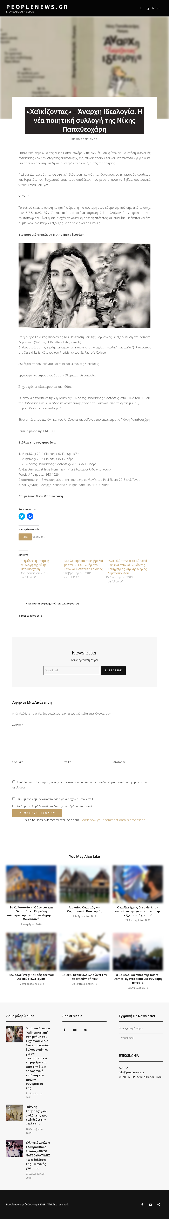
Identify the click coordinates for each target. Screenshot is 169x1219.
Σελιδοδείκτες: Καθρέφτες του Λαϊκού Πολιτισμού (31, 977)
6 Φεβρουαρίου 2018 (30, 615)
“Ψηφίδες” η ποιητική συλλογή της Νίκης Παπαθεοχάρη (35, 565)
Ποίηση (56, 603)
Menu (156, 8)
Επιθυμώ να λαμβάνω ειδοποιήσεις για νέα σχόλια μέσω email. (55, 799)
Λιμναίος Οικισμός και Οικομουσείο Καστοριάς (84, 909)
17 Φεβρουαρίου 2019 (31, 984)
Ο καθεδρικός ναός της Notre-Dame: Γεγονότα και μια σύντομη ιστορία (138, 979)
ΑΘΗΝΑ (123, 1067)
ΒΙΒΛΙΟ (76, 139)
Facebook (64, 1030)
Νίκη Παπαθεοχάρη (38, 603)
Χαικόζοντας (70, 603)
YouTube (75, 1030)
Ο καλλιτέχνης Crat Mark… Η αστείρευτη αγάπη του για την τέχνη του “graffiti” (138, 911)
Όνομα (17, 762)
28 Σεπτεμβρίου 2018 (84, 984)
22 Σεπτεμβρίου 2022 (137, 920)
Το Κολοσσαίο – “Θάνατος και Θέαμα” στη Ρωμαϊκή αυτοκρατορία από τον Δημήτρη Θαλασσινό (31, 913)
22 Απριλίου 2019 (138, 987)
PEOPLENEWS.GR (37, 6)
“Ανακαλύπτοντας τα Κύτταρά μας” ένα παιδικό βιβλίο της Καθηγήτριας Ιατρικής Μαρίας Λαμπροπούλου (127, 567)
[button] (84, 285)
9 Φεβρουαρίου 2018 (84, 916)
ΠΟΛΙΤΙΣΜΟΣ (89, 139)
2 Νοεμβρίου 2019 (31, 924)
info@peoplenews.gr (131, 1072)
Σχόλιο (17, 725)
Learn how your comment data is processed (112, 820)
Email (66, 762)
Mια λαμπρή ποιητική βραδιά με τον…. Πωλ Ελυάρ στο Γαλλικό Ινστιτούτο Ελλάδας (83, 565)
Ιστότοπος (119, 762)
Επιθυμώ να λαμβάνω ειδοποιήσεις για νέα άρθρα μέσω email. (55, 806)
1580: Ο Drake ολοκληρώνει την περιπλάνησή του (84, 977)
